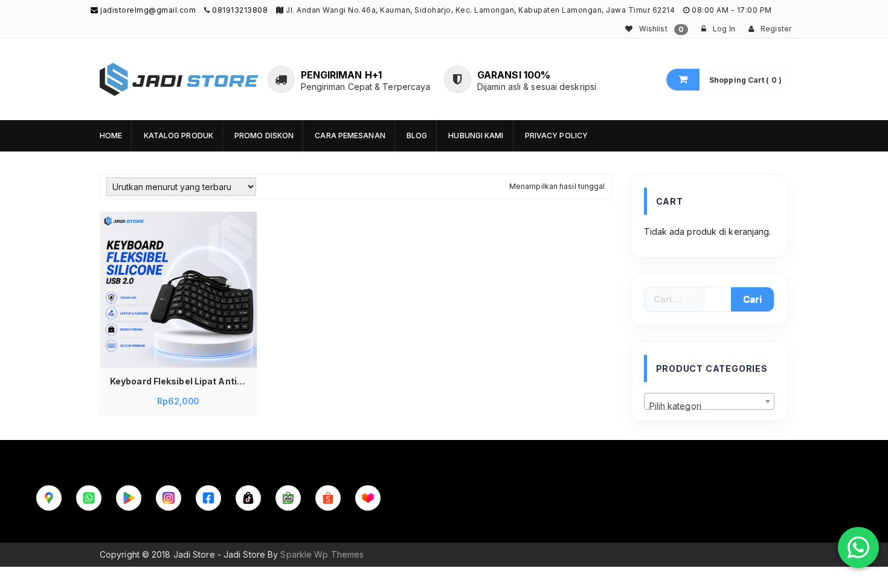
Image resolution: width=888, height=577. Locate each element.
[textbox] (709, 406)
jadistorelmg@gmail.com (147, 9)
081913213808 (240, 9)
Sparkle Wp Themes (322, 554)
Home (111, 135)
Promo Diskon (264, 135)
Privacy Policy (556, 135)
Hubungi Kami (475, 135)
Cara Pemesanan (350, 135)
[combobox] (709, 401)
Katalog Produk (178, 135)
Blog (417, 135)
